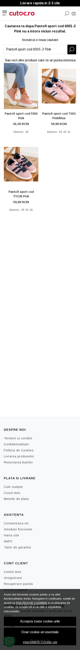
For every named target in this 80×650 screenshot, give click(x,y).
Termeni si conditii (18, 438)
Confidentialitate (16, 444)
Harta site (11, 535)
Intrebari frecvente (18, 529)
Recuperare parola (18, 584)
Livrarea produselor (19, 456)
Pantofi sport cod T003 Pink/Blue (59, 116)
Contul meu (12, 572)
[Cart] (73, 13)
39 (60, 132)
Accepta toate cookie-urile (40, 621)
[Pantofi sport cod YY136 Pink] (21, 164)
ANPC (8, 541)
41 (69, 132)
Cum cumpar (13, 487)
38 (22, 210)
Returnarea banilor (18, 462)
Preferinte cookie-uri (40, 642)
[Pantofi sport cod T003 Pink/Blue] (59, 86)
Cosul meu (12, 493)
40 (27, 132)
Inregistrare (13, 578)
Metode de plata (16, 499)
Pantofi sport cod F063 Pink (21, 116)
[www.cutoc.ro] (23, 13)
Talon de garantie (17, 547)
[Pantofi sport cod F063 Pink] (21, 86)
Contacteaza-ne (16, 523)
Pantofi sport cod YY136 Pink (21, 194)
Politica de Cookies (19, 450)
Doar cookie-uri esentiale (40, 632)
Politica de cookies (31, 602)
